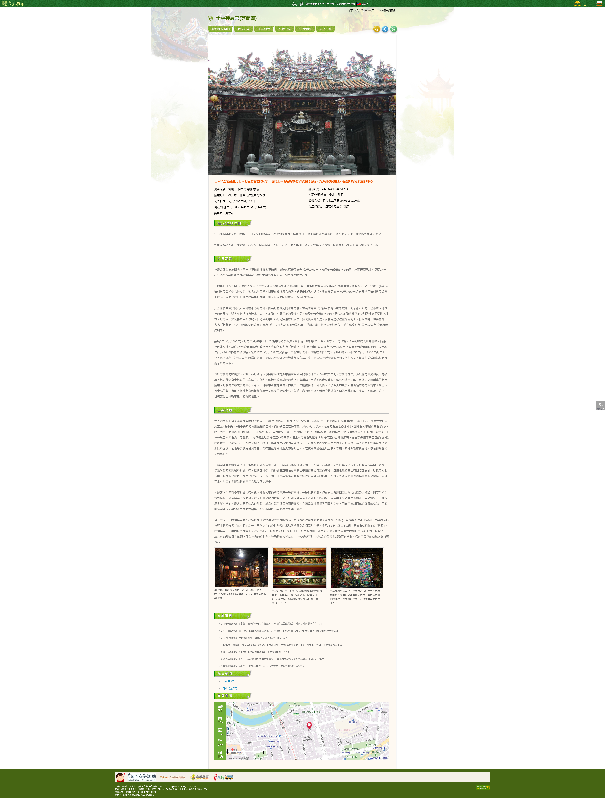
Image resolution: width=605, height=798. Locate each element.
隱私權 (142, 786)
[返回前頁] (600, 405)
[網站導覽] (294, 4)
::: (348, 10)
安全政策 (153, 786)
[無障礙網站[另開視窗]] (483, 787)
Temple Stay (328, 3)
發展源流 (244, 29)
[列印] (394, 29)
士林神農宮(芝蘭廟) (386, 10)
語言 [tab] (364, 4)
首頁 (351, 10)
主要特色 (264, 29)
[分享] (385, 29)
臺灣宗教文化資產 (345, 4)
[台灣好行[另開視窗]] (225, 776)
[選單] (599, 3)
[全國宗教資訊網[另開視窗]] (143, 776)
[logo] (13, 3)
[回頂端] (600, 468)
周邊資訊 (326, 29)
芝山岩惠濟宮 (230, 688)
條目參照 (305, 29)
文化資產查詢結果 (365, 10)
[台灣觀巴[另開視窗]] (201, 776)
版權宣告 (163, 786)
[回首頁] (579, 3)
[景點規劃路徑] (301, 4)
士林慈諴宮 (229, 681)
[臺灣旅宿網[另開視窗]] (174, 776)
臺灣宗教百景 (312, 4)
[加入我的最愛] (377, 29)
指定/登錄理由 (220, 29)
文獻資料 (285, 29)
